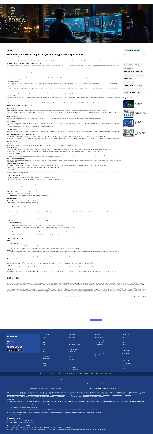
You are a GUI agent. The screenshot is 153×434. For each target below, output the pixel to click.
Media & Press (46, 347)
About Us (45, 340)
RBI (106, 373)
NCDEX (86, 373)
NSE (67, 373)
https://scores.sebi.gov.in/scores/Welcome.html (15, 396)
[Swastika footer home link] (12, 336)
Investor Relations (47, 356)
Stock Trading (72, 337)
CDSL (70, 362)
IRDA (111, 373)
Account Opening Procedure (102, 353)
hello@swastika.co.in (12, 343)
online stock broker (99, 138)
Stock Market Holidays (127, 363)
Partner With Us (46, 358)
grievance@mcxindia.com (117, 395)
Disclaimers (61, 388)
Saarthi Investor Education (63, 396)
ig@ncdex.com (128, 395)
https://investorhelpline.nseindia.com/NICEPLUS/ (92, 395)
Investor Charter (99, 344)
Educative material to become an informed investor (80, 396)
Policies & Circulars (99, 342)
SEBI (53, 171)
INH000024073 (116, 401)
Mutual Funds (72, 347)
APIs (70, 356)
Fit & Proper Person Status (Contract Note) (132, 365)
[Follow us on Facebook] (8, 347)
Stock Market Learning (74, 344)
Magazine (45, 363)
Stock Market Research (74, 340)
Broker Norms (53, 388)
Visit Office (124, 357)
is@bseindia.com (106, 395)
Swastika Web (78, 379)
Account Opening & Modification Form (104, 340)
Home (44, 337)
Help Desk (124, 337)
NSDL (70, 365)
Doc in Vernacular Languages (102, 347)
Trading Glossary (125, 344)
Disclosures (124, 368)
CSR (44, 351)
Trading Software (99, 337)
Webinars (45, 365)
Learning (10, 50)
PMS (96, 349)
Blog (44, 349)
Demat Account (42, 151)
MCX (76, 373)
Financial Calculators (74, 354)
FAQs (123, 342)
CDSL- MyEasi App (73, 367)
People (44, 342)
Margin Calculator (126, 347)
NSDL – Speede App (73, 369)
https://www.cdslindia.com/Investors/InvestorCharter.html (38, 395)
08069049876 (10, 341)
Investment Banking (74, 349)
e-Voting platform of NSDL (103, 396)
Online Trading (125, 353)
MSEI (80, 373)
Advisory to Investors (94, 396)
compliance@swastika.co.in (124, 393)
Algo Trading (72, 351)
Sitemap (114, 388)
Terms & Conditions (43, 388)
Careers (44, 344)
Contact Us (45, 361)
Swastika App (69, 379)
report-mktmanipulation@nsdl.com (58, 395)
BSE (72, 373)
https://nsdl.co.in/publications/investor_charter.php (16, 395)
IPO (70, 342)
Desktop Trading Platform (89, 379)
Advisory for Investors (100, 356)
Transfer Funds (125, 340)
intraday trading (66, 110)
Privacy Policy (33, 388)
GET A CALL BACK (95, 320)
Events (44, 354)
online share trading (70, 136)
